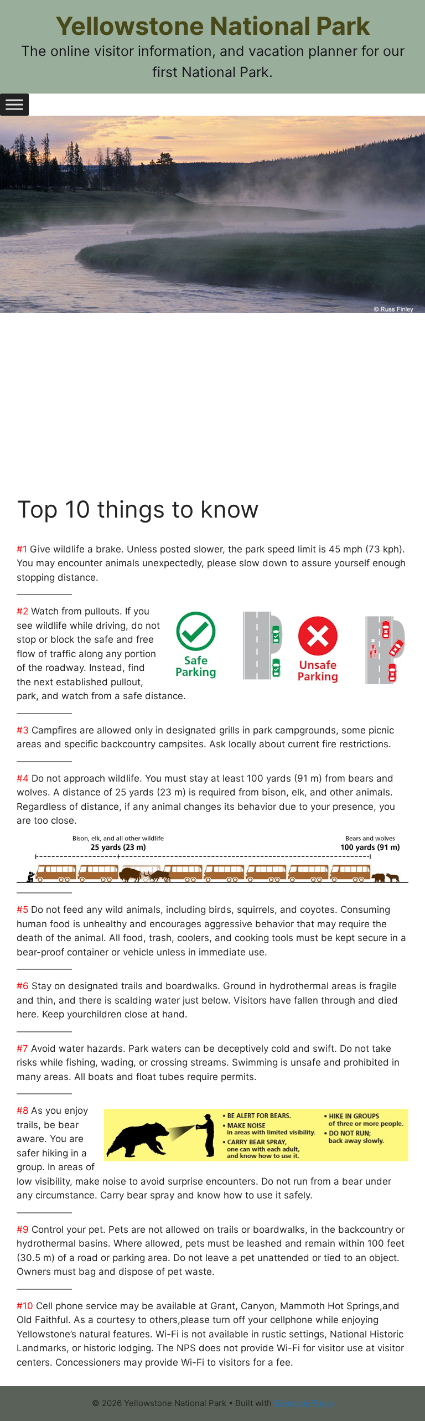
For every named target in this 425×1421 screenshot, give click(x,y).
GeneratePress (303, 1403)
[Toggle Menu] (14, 104)
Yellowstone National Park (212, 26)
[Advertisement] (212, 412)
